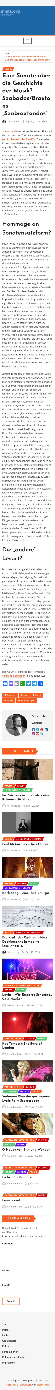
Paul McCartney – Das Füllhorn (26, 844)
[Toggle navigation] (27, 41)
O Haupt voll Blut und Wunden (26, 1149)
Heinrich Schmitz (16, 1005)
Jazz (25, 695)
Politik (5, 1329)
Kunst (38, 695)
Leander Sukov (15, 1054)
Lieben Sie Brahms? (17, 1177)
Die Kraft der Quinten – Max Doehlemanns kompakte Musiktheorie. (24, 942)
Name (6, 1270)
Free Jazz (11, 695)
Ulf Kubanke (13, 805)
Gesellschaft (9, 1340)
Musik (10, 700)
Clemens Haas (14, 1155)
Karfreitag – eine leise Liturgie (26, 893)
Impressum (8, 1362)
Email (6, 1285)
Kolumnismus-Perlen (13, 1357)
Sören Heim (13, 121)
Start (5, 1324)
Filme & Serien (10, 1351)
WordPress (11, 1384)
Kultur (5, 1346)
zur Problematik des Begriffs (19, 139)
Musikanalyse (27, 700)
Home (8, 53)
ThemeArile (43, 1384)
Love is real (11, 1200)
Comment (8, 1243)
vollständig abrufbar (13, 675)
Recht (5, 1335)
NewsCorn (26, 1384)
